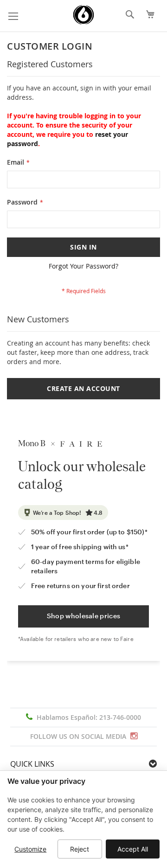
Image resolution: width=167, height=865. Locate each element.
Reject (79, 849)
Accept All (132, 849)
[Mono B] (83, 15)
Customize (30, 849)
